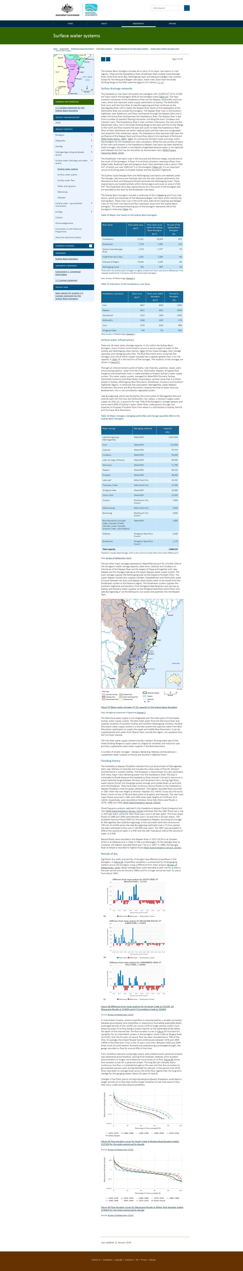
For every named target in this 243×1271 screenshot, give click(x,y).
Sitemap (152, 1260)
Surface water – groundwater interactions (68, 204)
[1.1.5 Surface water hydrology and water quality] (103, 59)
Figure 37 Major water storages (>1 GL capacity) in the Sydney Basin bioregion (139, 707)
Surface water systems (68, 169)
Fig (139, 82)
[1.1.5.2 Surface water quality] (108, 59)
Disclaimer (129, 1260)
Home (70, 23)
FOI (137, 1260)
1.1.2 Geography (91, 140)
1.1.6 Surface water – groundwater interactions (91, 203)
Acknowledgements (64, 223)
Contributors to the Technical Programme (68, 230)
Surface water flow (66, 180)
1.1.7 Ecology (91, 211)
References (63, 192)
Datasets (61, 198)
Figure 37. (115, 362)
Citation (59, 218)
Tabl (130, 139)
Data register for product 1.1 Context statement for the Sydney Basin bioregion (69, 296)
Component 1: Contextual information (68, 273)
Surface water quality (67, 175)
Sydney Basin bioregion (104, 49)
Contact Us (96, 1260)
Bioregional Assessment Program (82, 49)
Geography (60, 141)
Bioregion (59, 135)
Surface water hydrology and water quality (165, 49)
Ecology (58, 212)
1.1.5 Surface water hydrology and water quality (91, 160)
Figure (160, 1031)
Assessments (138, 23)
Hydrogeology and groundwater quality (69, 153)
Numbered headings (64, 246)
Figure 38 (118, 862)
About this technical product (68, 237)
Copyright (118, 1260)
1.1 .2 (160, 82)
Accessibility (107, 1260)
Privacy (144, 1260)
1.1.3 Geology (91, 146)
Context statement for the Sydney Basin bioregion (131, 49)
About (104, 23)
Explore (172, 23)
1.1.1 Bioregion (91, 134)
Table (125, 209)
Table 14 (163, 97)
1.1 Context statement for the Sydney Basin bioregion (70, 109)
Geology (59, 146)
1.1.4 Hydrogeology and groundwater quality (91, 151)
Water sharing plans (67, 186)
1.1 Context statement (66, 280)
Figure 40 (168, 1060)
